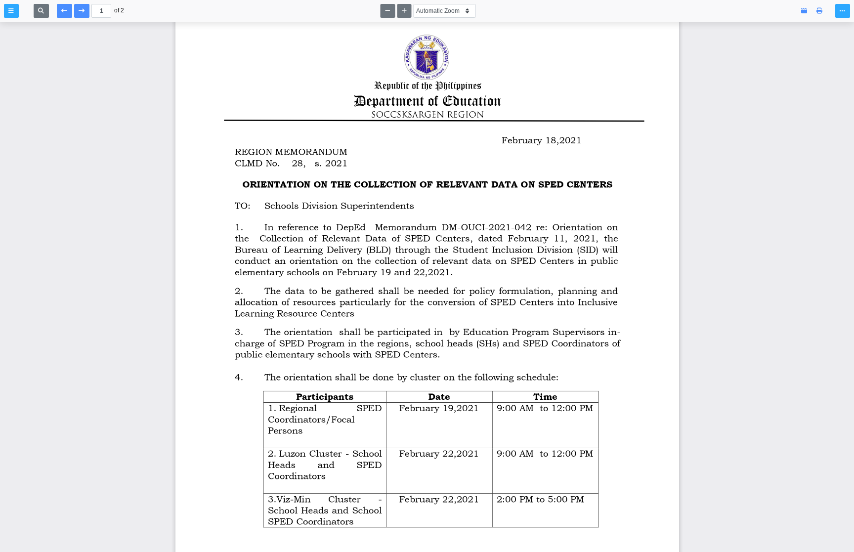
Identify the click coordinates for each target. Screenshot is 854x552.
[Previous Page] (64, 11)
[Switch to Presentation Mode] (804, 11)
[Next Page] (81, 11)
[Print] (819, 11)
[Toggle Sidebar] (11, 11)
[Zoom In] (404, 11)
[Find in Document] (41, 11)
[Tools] (842, 11)
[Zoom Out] (388, 11)
